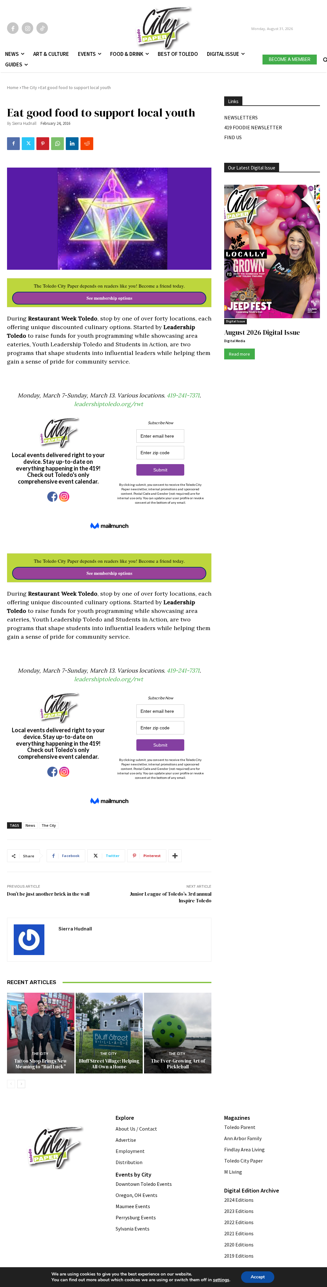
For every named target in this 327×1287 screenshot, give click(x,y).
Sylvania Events (132, 1228)
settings (221, 1280)
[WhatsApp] (57, 143)
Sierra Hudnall (24, 123)
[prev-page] (11, 1084)
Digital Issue (235, 321)
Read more (239, 354)
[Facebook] (13, 28)
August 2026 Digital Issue (262, 332)
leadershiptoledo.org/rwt (109, 404)
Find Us (233, 137)
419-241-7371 (183, 395)
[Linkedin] (72, 143)
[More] (175, 855)
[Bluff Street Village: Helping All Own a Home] (109, 1033)
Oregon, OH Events (136, 1195)
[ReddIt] (86, 143)
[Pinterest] (42, 143)
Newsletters (241, 117)
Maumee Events (133, 1206)
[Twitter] (28, 143)
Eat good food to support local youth (75, 87)
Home (13, 87)
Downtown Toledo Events (144, 1184)
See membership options (109, 298)
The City (29, 87)
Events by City (133, 1174)
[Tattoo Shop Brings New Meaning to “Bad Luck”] (40, 1033)
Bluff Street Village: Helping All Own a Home (109, 1063)
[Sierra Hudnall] (33, 939)
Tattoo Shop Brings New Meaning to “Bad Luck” (40, 1063)
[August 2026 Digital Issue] (272, 252)
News (30, 825)
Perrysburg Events (136, 1217)
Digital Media (234, 341)
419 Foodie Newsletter (253, 127)
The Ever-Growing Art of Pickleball (178, 1063)
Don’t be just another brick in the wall (48, 894)
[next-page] (21, 1084)
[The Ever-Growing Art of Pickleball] (177, 1033)
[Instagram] (27, 28)
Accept (258, 1277)
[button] (324, 58)
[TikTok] (42, 28)
